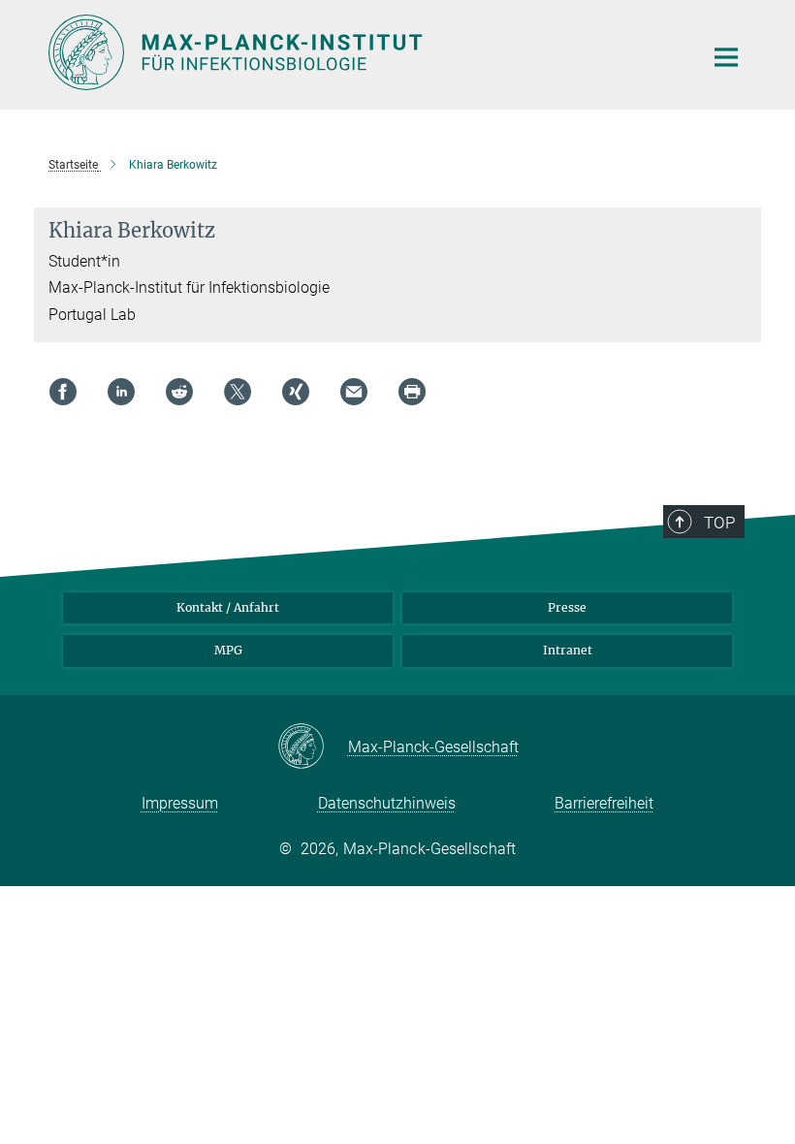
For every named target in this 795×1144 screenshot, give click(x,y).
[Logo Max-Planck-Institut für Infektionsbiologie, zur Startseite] (363, 52)
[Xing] (295, 391)
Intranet (567, 650)
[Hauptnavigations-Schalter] (726, 57)
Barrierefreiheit (604, 803)
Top (719, 522)
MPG (228, 650)
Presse (567, 607)
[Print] (412, 391)
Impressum (180, 803)
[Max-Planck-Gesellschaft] (312, 747)
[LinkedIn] (121, 391)
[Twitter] (237, 391)
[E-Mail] (353, 391)
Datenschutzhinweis (387, 803)
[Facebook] (63, 391)
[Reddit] (179, 391)
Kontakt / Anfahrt (227, 607)
